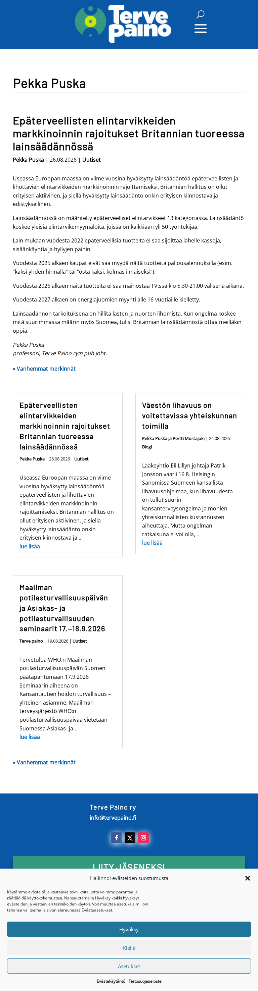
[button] (247, 878)
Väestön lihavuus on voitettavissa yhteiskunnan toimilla (189, 415)
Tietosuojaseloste (145, 981)
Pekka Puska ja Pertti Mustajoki (173, 438)
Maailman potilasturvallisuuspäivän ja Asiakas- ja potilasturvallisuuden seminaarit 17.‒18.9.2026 (63, 607)
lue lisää (29, 546)
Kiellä (129, 947)
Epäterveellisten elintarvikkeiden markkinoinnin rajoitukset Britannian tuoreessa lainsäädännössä (129, 133)
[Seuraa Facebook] (116, 837)
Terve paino (31, 641)
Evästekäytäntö (111, 981)
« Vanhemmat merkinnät (44, 368)
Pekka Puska (28, 159)
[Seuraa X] (130, 837)
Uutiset (91, 159)
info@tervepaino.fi (113, 817)
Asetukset (129, 966)
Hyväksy (129, 929)
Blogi (147, 447)
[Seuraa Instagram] (143, 837)
